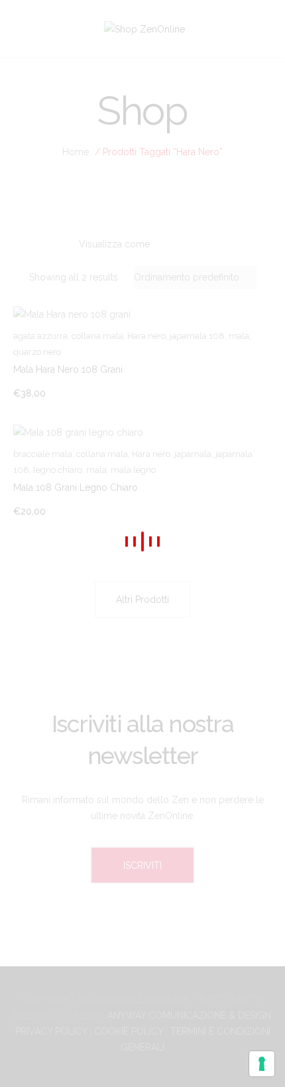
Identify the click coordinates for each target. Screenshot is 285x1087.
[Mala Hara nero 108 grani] (142, 314)
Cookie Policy (128, 1031)
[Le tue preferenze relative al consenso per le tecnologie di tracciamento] (261, 1063)
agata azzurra (40, 336)
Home (75, 152)
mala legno (133, 470)
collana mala (97, 336)
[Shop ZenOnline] (144, 28)
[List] (205, 244)
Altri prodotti (142, 599)
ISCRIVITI (142, 865)
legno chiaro (57, 470)
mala (239, 336)
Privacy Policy (51, 1031)
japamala (192, 454)
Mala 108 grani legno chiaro (75, 487)
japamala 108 (197, 336)
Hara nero (146, 336)
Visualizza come (114, 244)
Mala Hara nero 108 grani (68, 369)
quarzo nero (37, 352)
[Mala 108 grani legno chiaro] (142, 431)
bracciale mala (42, 454)
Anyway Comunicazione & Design (189, 1015)
